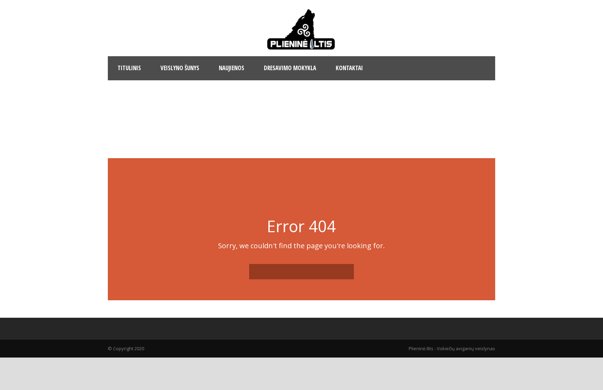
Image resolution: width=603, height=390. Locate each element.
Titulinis (129, 68)
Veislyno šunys (180, 68)
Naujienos (231, 68)
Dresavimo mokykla (290, 68)
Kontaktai (349, 68)
